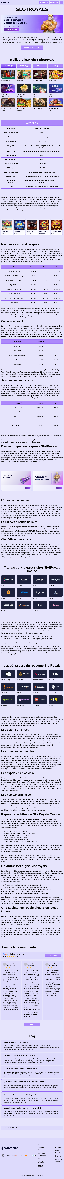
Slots (54, 65)
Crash (38, 65)
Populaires (7, 65)
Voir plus (32, 1024)
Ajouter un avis (53, 955)
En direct (23, 65)
